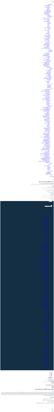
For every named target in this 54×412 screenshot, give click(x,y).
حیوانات (50, 28)
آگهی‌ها (51, 373)
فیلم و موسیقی (45, 248)
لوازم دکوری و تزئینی (48, 130)
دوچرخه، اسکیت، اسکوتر (47, 27)
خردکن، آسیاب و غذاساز (46, 148)
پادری (46, 288)
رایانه (48, 242)
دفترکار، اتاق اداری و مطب (45, 99)
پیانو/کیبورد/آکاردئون (44, 354)
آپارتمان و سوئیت (46, 96)
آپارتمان (48, 101)
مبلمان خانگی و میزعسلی (45, 115)
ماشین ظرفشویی (46, 154)
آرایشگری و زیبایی (48, 76)
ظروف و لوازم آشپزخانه (47, 157)
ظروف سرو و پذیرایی (46, 160)
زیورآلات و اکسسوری (48, 7)
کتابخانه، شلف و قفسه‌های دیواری (44, 109)
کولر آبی (48, 138)
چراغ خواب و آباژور (46, 119)
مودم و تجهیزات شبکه (44, 245)
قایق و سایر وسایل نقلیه (47, 77)
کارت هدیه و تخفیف (46, 21)
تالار (51, 83)
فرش (48, 124)
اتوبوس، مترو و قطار (46, 19)
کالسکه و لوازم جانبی (46, 12)
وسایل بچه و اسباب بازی (47, 11)
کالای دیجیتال (50, 51)
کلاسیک (48, 81)
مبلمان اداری (45, 280)
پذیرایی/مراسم (49, 72)
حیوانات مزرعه (47, 33)
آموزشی (48, 317)
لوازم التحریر (49, 15)
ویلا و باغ (46, 227)
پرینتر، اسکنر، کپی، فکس (45, 55)
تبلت (46, 240)
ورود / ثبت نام (50, 211)
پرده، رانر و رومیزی (46, 131)
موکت (48, 122)
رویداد (48, 363)
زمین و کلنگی (45, 216)
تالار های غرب (49, 85)
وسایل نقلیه (49, 231)
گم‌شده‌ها (49, 168)
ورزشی (48, 18)
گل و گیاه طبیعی (45, 298)
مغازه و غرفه (47, 90)
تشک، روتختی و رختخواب (47, 127)
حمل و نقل (49, 74)
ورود (52, 190)
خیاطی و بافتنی (48, 106)
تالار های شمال (49, 87)
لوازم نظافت (47, 143)
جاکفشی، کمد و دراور (46, 110)
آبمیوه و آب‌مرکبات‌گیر (46, 156)
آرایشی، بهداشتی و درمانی (47, 10)
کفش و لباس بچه (46, 325)
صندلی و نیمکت (45, 281)
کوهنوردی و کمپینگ (46, 44)
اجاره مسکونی (49, 103)
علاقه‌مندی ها (50, 212)
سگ (48, 34)
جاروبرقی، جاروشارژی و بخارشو (43, 259)
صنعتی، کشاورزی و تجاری (45, 98)
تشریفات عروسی (50, 50)
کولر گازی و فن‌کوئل (44, 303)
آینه (48, 132)
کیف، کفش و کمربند (46, 5)
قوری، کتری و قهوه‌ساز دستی (45, 159)
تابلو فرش (47, 125)
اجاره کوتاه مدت (48, 94)
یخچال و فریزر (45, 256)
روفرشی (48, 126)
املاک (51, 88)
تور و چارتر (49, 22)
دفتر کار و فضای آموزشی (45, 95)
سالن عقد (51, 49)
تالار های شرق (49, 84)
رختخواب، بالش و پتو (46, 128)
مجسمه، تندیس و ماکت (46, 134)
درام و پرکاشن (47, 41)
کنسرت (48, 20)
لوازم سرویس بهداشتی (46, 146)
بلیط (48, 347)
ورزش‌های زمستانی (46, 47)
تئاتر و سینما (45, 348)
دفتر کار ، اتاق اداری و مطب (45, 91)
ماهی (48, 32)
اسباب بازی (45, 326)
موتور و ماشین (49, 71)
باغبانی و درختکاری (48, 70)
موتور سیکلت (49, 79)
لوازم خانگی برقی (48, 147)
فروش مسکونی (48, 100)
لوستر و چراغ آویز (46, 118)
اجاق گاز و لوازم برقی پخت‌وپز (45, 149)
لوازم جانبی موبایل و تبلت (45, 58)
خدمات (51, 68)
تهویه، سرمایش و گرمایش (47, 137)
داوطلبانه (49, 167)
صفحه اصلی (50, 372)
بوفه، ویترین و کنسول (46, 117)
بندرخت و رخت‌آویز (46, 144)
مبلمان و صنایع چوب (48, 108)
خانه (53, 379)
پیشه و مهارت (49, 75)
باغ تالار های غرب (48, 171)
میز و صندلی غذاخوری (46, 116)
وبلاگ (51, 374)
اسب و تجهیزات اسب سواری (45, 48)
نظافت (50, 69)
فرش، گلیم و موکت (48, 121)
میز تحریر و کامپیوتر (46, 113)
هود (48, 150)
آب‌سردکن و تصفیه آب (46, 152)
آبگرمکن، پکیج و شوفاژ (46, 140)
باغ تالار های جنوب (48, 173)
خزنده (48, 30)
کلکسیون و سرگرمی (48, 35)
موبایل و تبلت (49, 56)
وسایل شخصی (50, 4)
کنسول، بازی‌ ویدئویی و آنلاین (47, 60)
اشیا (48, 170)
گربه (48, 29)
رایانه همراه (47, 52)
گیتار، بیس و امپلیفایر (46, 38)
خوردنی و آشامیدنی (48, 162)
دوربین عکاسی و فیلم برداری (45, 62)
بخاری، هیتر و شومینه (46, 141)
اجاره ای (48, 82)
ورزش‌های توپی (47, 43)
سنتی (48, 40)
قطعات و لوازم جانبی (46, 54)
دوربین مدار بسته (46, 66)
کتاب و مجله (49, 23)
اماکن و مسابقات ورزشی (44, 350)
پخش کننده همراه (46, 63)
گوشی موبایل (47, 57)
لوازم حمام (45, 308)
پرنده (48, 31)
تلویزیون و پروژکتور (46, 65)
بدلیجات (48, 9)
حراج (46, 364)
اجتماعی (51, 163)
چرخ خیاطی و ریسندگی (46, 107)
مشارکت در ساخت (46, 93)
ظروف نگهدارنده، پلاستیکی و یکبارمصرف (41, 268)
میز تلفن (46, 278)
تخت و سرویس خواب (44, 277)
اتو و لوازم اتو (47, 155)
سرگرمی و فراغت (49, 16)
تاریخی (48, 25)
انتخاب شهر (50, 201)
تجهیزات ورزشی (47, 46)
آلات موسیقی (49, 37)
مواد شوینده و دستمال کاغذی (43, 305)
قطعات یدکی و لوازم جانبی (47, 78)
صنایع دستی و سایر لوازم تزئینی (43, 299)
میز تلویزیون (47, 112)
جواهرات (48, 8)
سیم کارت (47, 59)
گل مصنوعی (47, 135)
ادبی (48, 24)
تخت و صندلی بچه (46, 13)
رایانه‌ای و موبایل (48, 73)
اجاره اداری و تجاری (48, 97)
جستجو (52, 382)
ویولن (46, 353)
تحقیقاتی (46, 367)
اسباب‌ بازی (47, 331)
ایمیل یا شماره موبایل (51, 187)
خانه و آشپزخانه (50, 105)
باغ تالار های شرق (48, 172)
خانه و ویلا (47, 102)
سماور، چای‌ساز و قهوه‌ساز (43, 261)
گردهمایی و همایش (46, 165)
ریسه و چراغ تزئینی (46, 120)
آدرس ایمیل (52, 195)
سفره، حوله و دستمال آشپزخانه (43, 265)
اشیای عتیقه (47, 36)
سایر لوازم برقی (47, 151)
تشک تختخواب (47, 129)
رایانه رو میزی (47, 53)
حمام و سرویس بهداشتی (47, 145)
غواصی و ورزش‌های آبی (46, 45)
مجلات (46, 336)
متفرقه (51, 174)
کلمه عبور (52, 198)
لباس (48, 6)
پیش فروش (45, 230)
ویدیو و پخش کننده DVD (44, 251)
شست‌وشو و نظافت (48, 142)
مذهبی (48, 26)
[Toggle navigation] (51, 371)
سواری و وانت (47, 80)
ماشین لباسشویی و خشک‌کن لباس (44, 153)
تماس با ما (50, 375)
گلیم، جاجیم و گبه (46, 123)
